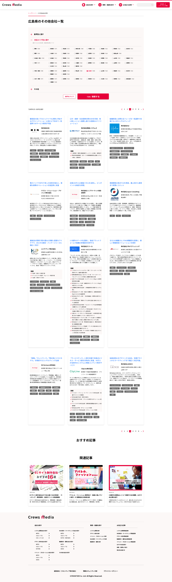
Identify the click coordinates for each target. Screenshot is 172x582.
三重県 (77, 63)
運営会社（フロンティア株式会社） (65, 571)
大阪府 (52, 53)
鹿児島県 (128, 79)
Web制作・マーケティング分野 (98, 539)
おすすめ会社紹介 (121, 544)
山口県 (102, 71)
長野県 (128, 63)
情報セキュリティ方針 (90, 571)
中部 (35, 63)
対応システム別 (40, 538)
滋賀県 (90, 53)
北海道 (52, 58)
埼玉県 (64, 48)
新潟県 (102, 63)
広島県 (90, 71)
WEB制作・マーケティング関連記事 (126, 533)
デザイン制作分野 (94, 533)
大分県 (102, 79)
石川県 (52, 66)
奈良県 (102, 53)
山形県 (115, 58)
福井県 (77, 66)
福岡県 (52, 79)
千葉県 (90, 48)
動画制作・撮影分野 (95, 542)
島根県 (64, 71)
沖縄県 (52, 82)
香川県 (128, 71)
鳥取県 (52, 71)
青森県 (64, 58)
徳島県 (115, 71)
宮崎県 (115, 79)
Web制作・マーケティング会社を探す (69, 531)
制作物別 (38, 549)
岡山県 (77, 71)
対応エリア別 (39, 535)
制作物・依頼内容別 (65, 538)
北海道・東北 (37, 58)
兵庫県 (64, 53)
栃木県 (128, 48)
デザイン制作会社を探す (41, 541)
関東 (35, 48)
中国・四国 (37, 71)
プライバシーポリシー (111, 571)
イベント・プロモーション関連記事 (126, 542)
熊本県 (90, 79)
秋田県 (102, 58)
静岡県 (90, 63)
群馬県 (115, 48)
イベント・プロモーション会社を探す (44, 552)
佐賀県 (64, 79)
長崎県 (77, 79)
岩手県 (77, 58)
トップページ (32, 13)
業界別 (37, 533)
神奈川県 (78, 48)
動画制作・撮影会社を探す (66, 541)
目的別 (37, 559)
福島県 (128, 58)
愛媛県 (52, 74)
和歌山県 (116, 53)
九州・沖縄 (37, 79)
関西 (35, 53)
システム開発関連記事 (122, 531)
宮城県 (90, 58)
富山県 (64, 66)
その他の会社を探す (64, 552)
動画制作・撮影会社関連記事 (124, 539)
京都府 (77, 53)
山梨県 (115, 63)
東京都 (52, 48)
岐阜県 (64, 63)
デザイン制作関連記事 (122, 536)
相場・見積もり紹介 (122, 547)
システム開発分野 (94, 531)
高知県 (64, 74)
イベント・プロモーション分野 (98, 536)
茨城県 (102, 48)
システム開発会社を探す (41, 531)
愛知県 (52, 63)
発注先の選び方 (121, 550)
